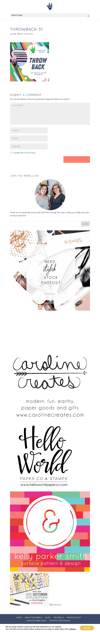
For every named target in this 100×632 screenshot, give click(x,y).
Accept (87, 628)
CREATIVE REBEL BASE (36, 620)
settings (72, 629)
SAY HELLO (58, 617)
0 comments (27, 34)
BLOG (47, 617)
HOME (18, 617)
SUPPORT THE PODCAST (60, 620)
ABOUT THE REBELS (33, 617)
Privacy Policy (29, 153)
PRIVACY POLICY (74, 617)
